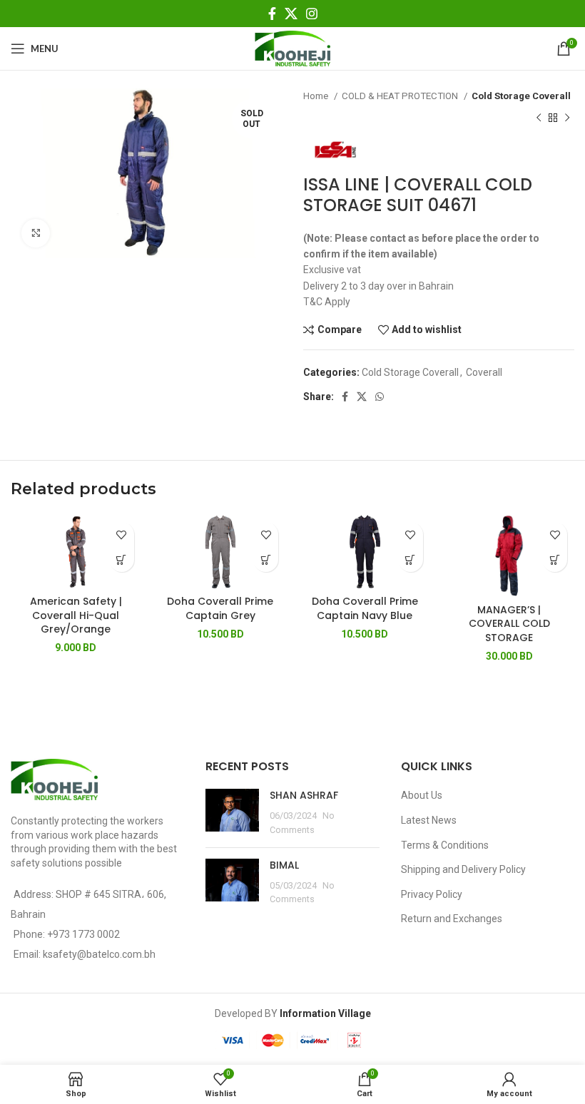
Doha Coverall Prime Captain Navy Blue (365, 608)
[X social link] (291, 13)
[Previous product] (538, 118)
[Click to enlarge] (35, 233)
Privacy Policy (431, 894)
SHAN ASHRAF (304, 795)
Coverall (484, 372)
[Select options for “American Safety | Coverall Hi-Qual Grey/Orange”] (121, 559)
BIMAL (284, 865)
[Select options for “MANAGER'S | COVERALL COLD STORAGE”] (554, 559)
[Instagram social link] (312, 13)
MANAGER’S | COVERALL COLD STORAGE (509, 624)
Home (316, 96)
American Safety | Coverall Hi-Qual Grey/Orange (76, 615)
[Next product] (567, 118)
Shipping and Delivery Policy (463, 869)
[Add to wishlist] (121, 534)
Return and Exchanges (451, 918)
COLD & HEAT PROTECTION (401, 96)
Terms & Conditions (445, 845)
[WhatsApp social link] (379, 396)
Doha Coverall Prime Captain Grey (220, 608)
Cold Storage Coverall (521, 96)
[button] (265, 559)
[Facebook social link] (272, 13)
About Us (421, 795)
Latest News (429, 820)
